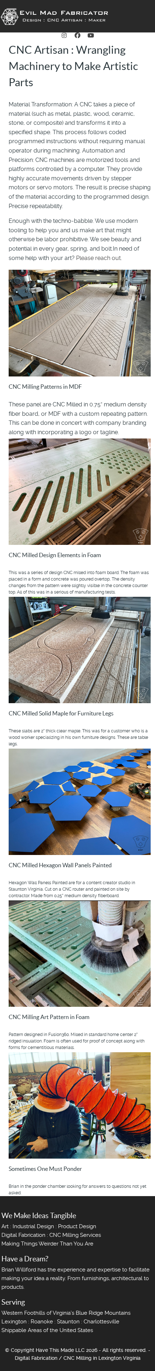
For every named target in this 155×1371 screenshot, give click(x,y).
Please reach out (98, 258)
